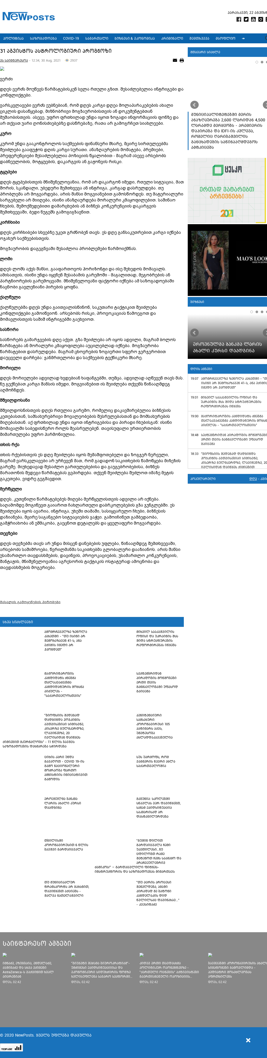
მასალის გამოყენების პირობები (30, 602)
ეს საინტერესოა (14, 60)
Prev (194, 105)
